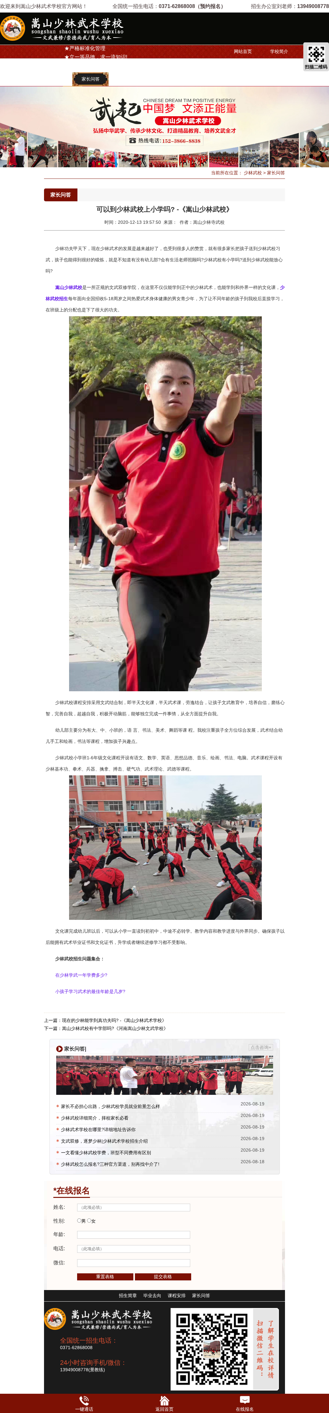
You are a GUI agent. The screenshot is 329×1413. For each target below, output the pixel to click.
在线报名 (245, 1409)
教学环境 (163, 79)
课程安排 (279, 65)
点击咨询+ (261, 1047)
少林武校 (253, 172)
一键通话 (84, 1409)
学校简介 (279, 51)
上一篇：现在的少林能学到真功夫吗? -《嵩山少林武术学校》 (105, 1020)
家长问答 (91, 79)
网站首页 (243, 51)
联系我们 (127, 79)
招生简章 (243, 65)
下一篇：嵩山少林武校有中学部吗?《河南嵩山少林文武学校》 (106, 1028)
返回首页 (164, 1409)
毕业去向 (54, 79)
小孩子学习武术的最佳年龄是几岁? (90, 991)
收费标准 (18, 79)
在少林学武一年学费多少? (81, 975)
